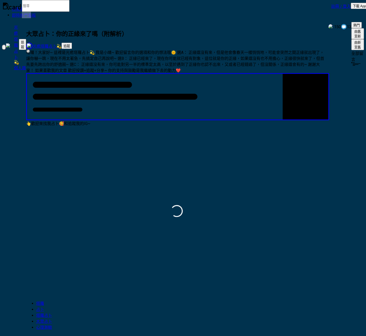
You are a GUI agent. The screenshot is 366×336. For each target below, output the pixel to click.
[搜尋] (26, 15)
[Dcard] (12, 6)
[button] (341, 6)
